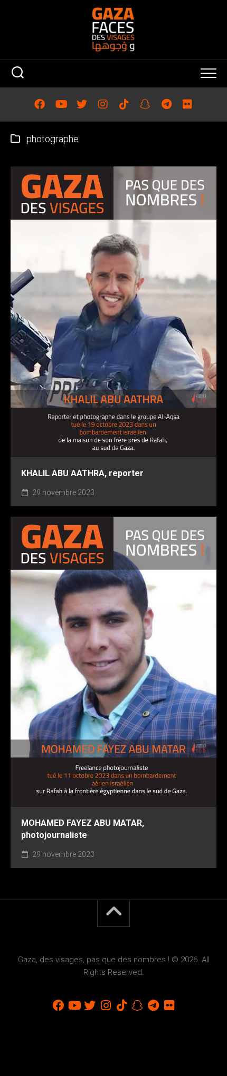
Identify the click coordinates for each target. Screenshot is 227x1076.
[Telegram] (166, 104)
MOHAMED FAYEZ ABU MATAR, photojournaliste (82, 829)
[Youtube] (60, 104)
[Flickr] (187, 104)
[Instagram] (103, 104)
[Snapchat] (145, 104)
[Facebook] (39, 104)
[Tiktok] (124, 104)
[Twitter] (81, 104)
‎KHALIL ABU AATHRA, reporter (82, 473)
